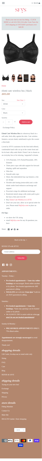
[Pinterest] (7, 264)
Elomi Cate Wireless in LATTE (21, 200)
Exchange (5, 389)
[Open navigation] (3, 3)
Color (3, 109)
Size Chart (20, 100)
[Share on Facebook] (9, 229)
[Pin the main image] (15, 229)
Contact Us (6, 411)
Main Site (5, 415)
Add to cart (26, 122)
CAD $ (18, 430)
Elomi (4, 86)
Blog (3, 371)
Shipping (5, 393)
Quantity (4, 118)
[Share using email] (17, 229)
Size (3, 100)
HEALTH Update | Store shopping (14, 419)
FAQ (3, 362)
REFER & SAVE (8, 375)
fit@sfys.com (23, 205)
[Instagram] (11, 264)
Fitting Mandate (7, 407)
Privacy (4, 397)
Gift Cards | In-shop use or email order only (17, 354)
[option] (5, 78)
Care (3, 366)
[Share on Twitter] (12, 229)
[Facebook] (3, 264)
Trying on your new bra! (10, 385)
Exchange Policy (9, 128)
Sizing (4, 358)
